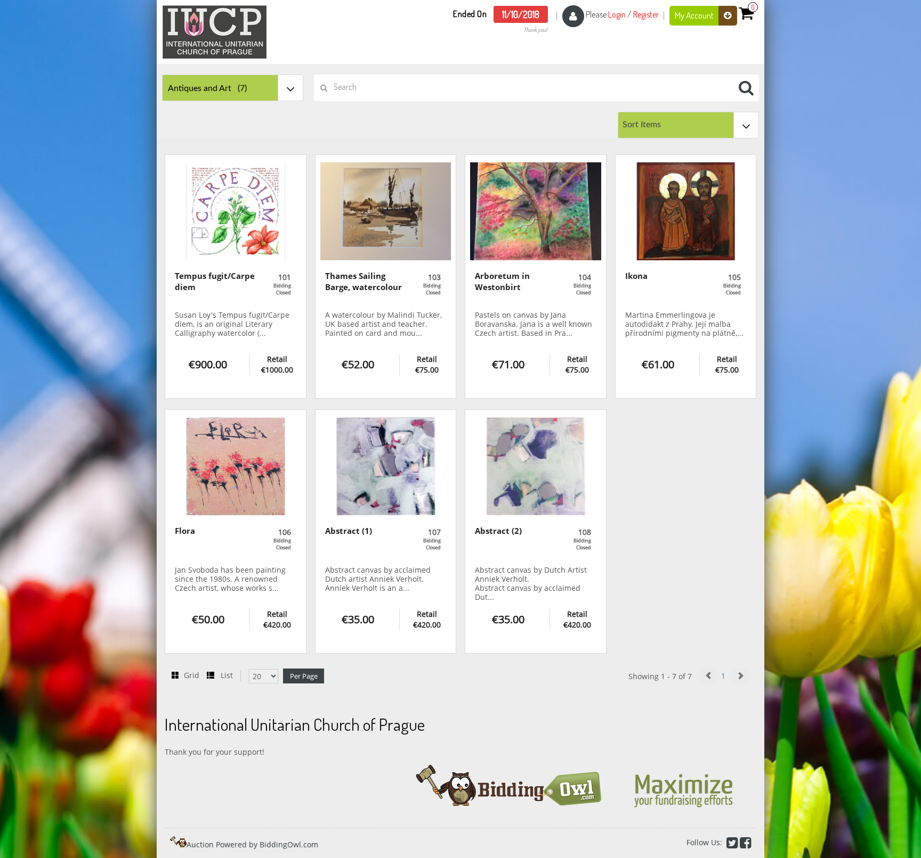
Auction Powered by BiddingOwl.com (252, 844)
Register (646, 14)
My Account (695, 15)
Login (617, 14)
